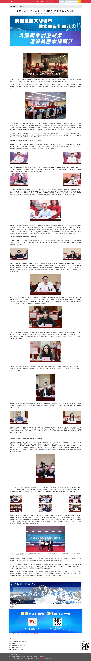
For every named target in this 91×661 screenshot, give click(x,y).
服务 (55, 1)
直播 (46, 1)
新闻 (38, 1)
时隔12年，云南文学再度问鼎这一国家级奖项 (17, 641)
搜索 (80, 1)
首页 (34, 1)
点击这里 (33, 633)
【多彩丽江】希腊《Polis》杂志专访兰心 (17, 645)
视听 (42, 1)
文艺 (18, 6)
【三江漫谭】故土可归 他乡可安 (15, 647)
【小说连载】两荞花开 (13, 643)
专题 (51, 1)
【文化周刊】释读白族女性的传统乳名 (16, 649)
